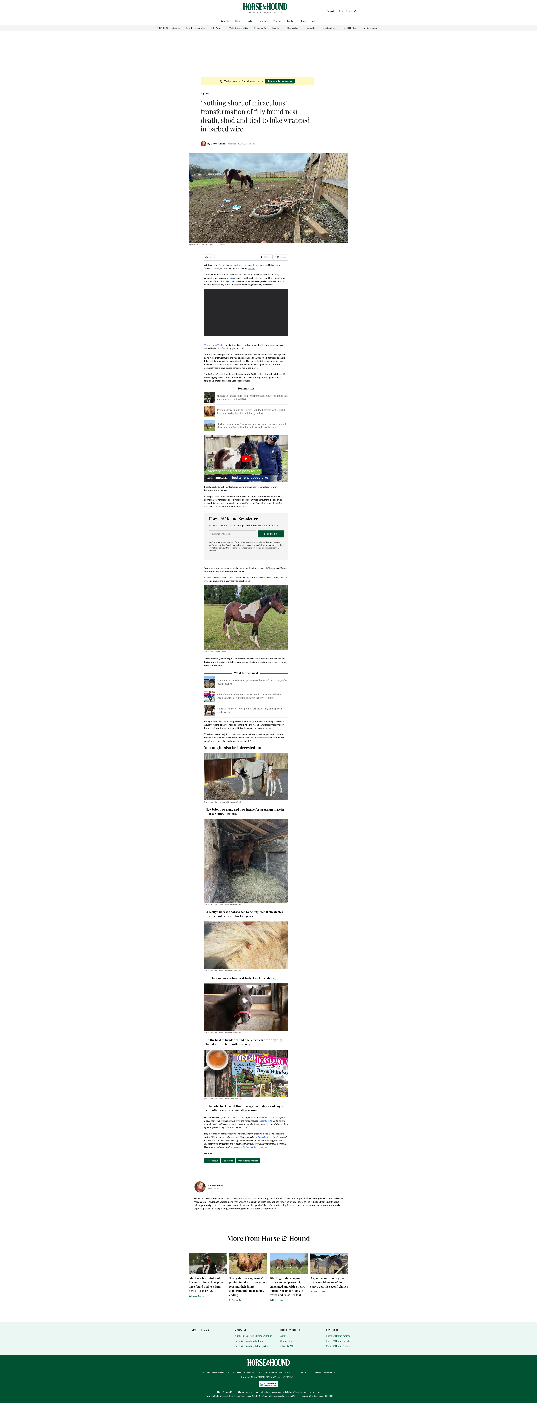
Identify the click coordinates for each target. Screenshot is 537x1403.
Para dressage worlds (195, 28)
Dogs (303, 21)
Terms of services (242, 542)
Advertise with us (325, 1372)
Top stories (227, 1160)
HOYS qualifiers (293, 28)
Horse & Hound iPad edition (249, 1341)
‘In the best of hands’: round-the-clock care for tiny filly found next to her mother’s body (244, 1042)
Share (211, 257)
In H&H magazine (371, 28)
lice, (231, 277)
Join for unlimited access (280, 81)
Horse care (262, 21)
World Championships (238, 28)
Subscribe (225, 21)
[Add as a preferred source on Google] (268, 1384)
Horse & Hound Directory (339, 1341)
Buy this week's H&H (213, 1372)
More (314, 21)
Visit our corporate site (309, 1392)
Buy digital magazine (270, 1372)
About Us (284, 1335)
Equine (205, 93)
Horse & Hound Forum (338, 1346)
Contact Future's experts (241, 1372)
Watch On (210, 478)
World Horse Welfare (214, 344)
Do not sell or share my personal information (268, 1377)
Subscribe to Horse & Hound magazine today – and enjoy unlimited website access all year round (244, 1108)
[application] (246, 312)
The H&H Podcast (349, 28)
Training (277, 21)
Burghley (276, 28)
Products (291, 21)
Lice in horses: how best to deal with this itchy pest (246, 978)
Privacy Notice (218, 545)
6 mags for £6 (260, 28)
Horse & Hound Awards (338, 1335)
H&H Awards (216, 28)
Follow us (267, 257)
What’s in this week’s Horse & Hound (253, 1335)
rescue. (251, 268)
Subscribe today (266, 1120)
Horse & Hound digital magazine (251, 1346)
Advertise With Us (289, 1346)
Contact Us (286, 1341)
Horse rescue (212, 1160)
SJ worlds (176, 28)
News (237, 21)
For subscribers (328, 28)
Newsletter (311, 28)
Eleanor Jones (218, 143)
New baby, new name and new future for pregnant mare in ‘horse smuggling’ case (245, 811)
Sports (249, 21)
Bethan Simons (198, 1296)
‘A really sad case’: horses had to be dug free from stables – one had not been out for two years (245, 914)
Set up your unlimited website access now (248, 1147)
